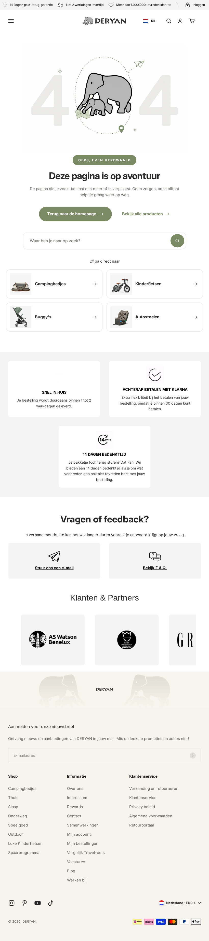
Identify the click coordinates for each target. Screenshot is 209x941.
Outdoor (15, 834)
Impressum (77, 797)
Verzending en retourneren (153, 788)
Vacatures (76, 861)
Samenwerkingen (83, 825)
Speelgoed (18, 825)
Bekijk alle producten (142, 213)
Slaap (13, 806)
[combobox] (149, 21)
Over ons (75, 788)
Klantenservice (142, 797)
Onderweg (17, 816)
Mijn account (79, 834)
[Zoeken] (177, 241)
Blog (71, 870)
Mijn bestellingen (82, 843)
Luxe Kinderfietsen (25, 843)
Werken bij (76, 880)
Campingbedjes (22, 788)
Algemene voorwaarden (150, 816)
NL (153, 20)
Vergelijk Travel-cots (86, 852)
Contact (74, 816)
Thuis (13, 797)
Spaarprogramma (23, 852)
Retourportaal (141, 825)
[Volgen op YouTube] (37, 903)
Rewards (75, 806)
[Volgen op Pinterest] (24, 903)
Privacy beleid (142, 806)
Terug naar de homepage (71, 213)
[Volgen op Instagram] (11, 903)
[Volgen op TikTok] (50, 903)
